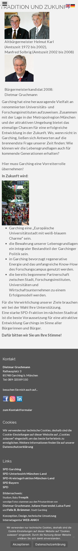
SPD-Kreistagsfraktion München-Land (28, 478)
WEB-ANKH (31, 520)
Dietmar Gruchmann (16, 505)
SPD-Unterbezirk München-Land (25, 473)
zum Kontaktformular (17, 409)
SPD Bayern (11, 482)
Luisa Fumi (63, 505)
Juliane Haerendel (43, 505)
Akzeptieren (21, 544)
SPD (5, 487)
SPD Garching (12, 469)
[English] (68, 5)
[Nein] (73, 537)
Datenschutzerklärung (18, 446)
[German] (73, 5)
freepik (23, 497)
